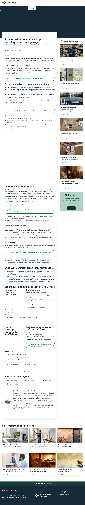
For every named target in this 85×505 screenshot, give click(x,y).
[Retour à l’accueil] (9, 3)
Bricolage (32, 8)
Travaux (46, 8)
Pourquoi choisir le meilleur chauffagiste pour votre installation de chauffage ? (13, 470)
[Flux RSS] (49, 483)
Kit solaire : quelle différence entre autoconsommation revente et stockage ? (68, 109)
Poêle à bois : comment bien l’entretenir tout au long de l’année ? (39, 470)
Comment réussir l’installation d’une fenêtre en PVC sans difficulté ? (39, 445)
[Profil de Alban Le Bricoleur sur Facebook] (13, 411)
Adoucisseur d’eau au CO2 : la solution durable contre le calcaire (12, 445)
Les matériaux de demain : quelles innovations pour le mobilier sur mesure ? (71, 134)
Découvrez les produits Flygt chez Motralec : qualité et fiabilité (69, 60)
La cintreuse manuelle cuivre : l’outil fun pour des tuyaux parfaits (70, 158)
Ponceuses (53, 8)
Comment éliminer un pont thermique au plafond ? (65, 470)
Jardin (60, 8)
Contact (61, 496)
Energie (25, 8)
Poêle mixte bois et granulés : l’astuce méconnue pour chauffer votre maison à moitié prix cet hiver (70, 183)
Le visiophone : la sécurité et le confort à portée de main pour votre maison (71, 84)
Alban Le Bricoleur (28, 391)
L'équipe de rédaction (64, 494)
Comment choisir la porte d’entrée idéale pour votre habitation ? (67, 445)
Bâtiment (39, 8)
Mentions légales (63, 498)
